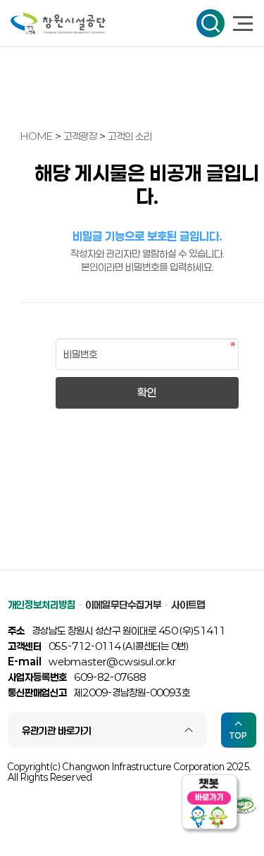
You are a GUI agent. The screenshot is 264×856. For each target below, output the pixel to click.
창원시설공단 (58, 23)
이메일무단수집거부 (123, 605)
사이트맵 (188, 605)
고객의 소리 (130, 136)
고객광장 (81, 136)
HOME (36, 136)
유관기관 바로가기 (57, 730)
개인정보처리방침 (41, 605)
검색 (210, 23)
